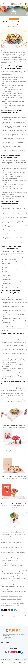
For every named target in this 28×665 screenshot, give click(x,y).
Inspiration (15, 19)
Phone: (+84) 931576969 (8, 637)
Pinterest (19, 599)
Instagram (3, 599)
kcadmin (11, 26)
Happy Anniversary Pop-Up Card (9, 400)
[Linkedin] (21, 652)
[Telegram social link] (15, 610)
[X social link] (5, 610)
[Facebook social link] (2, 610)
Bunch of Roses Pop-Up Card (9, 476)
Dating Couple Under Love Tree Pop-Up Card (14, 425)
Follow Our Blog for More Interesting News (11, 596)
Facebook (9, 599)
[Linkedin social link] (12, 610)
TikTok (14, 599)
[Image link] (13, 630)
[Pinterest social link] (8, 610)
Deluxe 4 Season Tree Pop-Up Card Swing (11, 504)
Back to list (14, 616)
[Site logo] (16, 4)
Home (12, 13)
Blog (16, 13)
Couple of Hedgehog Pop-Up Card (10, 451)
